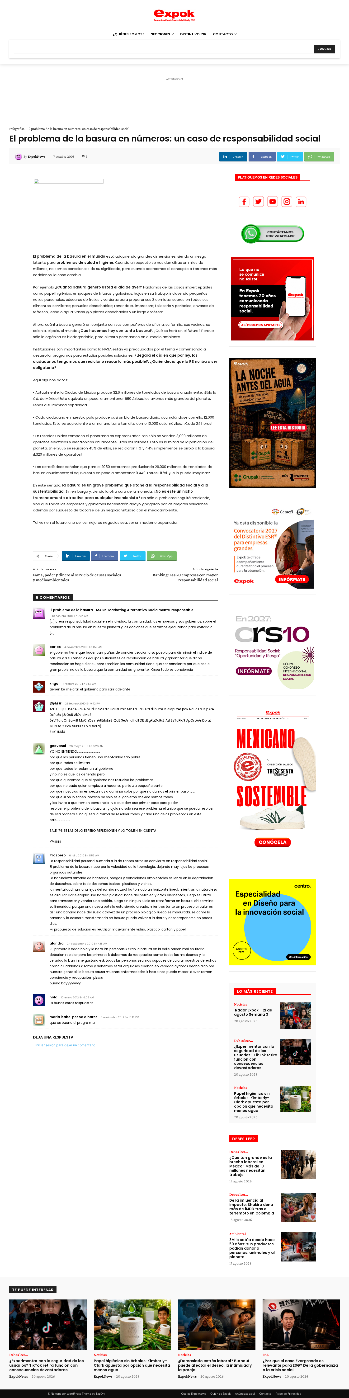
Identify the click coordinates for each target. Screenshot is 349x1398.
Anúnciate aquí (245, 1394)
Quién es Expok (220, 1394)
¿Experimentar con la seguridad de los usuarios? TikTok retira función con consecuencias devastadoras (255, 1057)
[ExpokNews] (19, 156)
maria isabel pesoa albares (74, 1017)
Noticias (240, 1004)
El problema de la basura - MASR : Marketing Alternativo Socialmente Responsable (121, 610)
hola (53, 997)
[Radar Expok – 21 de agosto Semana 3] (295, 1015)
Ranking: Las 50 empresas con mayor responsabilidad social (185, 577)
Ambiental (237, 1234)
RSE (266, 1355)
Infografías (16, 129)
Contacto (265, 1394)
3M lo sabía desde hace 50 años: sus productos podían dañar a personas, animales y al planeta (252, 1248)
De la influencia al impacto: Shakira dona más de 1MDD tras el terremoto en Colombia (251, 1207)
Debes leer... (243, 1041)
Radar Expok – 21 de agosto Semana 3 (253, 1012)
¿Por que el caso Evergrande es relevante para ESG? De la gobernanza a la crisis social (300, 1365)
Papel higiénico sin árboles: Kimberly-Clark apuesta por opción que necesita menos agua (253, 1102)
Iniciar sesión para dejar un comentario (65, 1045)
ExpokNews (36, 156)
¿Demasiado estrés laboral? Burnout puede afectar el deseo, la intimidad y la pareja (215, 1365)
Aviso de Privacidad (288, 1394)
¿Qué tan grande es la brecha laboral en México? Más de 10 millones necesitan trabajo (250, 1166)
